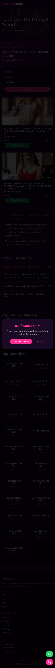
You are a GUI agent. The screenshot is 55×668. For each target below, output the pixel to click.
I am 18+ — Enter (21, 341)
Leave (39, 341)
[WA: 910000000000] (49, 654)
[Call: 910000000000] (49, 662)
